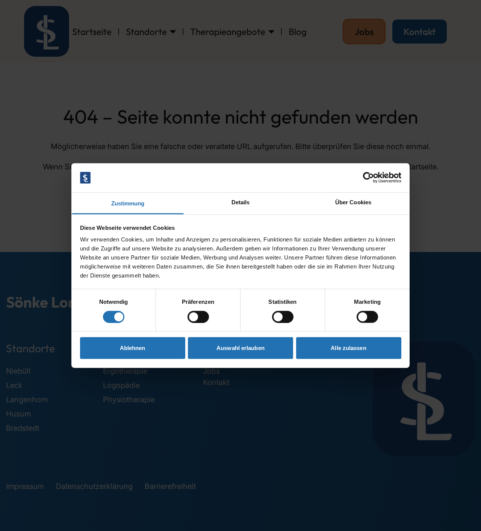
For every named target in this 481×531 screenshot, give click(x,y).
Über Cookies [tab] (353, 202)
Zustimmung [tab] (128, 203)
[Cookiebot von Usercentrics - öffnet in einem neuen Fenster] (368, 177)
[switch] (198, 317)
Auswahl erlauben (240, 348)
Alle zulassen (348, 348)
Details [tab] (240, 202)
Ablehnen (132, 348)
